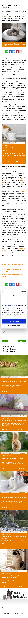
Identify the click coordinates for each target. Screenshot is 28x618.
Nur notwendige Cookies (14, 325)
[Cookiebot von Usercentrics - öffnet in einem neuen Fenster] (20, 292)
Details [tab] (12, 295)
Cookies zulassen (14, 321)
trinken (8, 121)
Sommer (8, 229)
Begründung (5, 332)
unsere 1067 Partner (11, 305)
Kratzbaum (4, 253)
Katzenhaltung (5, 3)
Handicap (21, 191)
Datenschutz (4, 607)
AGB (2, 609)
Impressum (4, 606)
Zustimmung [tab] (5, 295)
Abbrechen (4, 341)
